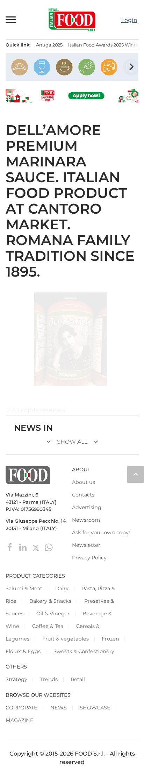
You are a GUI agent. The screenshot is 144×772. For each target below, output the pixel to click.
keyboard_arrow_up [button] (135, 474)
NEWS (58, 708)
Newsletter (86, 545)
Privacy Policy (89, 558)
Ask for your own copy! (101, 532)
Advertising (86, 507)
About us (83, 482)
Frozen (110, 639)
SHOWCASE (95, 708)
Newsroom (86, 520)
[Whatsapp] (48, 547)
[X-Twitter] (36, 547)
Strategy (16, 679)
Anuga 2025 (49, 45)
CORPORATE (21, 708)
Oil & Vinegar (53, 613)
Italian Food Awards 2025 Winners (106, 45)
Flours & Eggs (23, 651)
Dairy (62, 588)
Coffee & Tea (47, 626)
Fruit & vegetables (65, 639)
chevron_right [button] (131, 67)
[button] (11, 19)
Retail (78, 679)
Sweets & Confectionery (83, 651)
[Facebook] (11, 547)
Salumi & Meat (24, 588)
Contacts (83, 495)
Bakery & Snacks (50, 601)
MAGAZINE (20, 720)
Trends (49, 679)
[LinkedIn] (24, 547)
